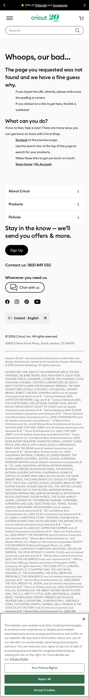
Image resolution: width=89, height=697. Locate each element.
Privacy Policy (19, 659)
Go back (22, 140)
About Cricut (19, 191)
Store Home (24, 164)
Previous (4, 5)
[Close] (84, 619)
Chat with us (29, 287)
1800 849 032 (39, 265)
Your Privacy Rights (44, 667)
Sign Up (16, 250)
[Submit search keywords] (77, 30)
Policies (15, 217)
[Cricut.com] (44, 18)
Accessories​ (60, 5)
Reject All (44, 679)
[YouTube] (37, 302)
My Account (43, 164)
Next (84, 5)
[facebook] (7, 302)
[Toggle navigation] (9, 18)
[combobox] (44, 30)
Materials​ (41, 5)
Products (16, 204)
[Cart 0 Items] (79, 18)
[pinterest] (26, 302)
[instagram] (17, 302)
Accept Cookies (44, 690)
